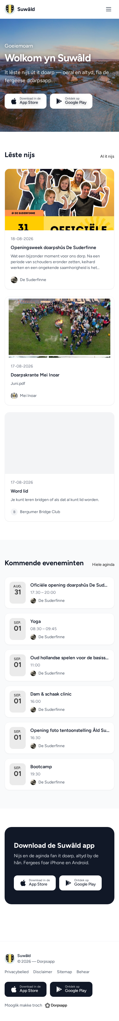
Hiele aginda (103, 564)
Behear (83, 971)
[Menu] (108, 9)
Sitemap (64, 971)
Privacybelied (17, 971)
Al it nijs (107, 156)
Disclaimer (42, 971)
